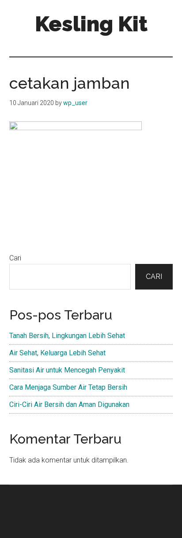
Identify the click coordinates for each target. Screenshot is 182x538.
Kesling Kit (91, 23)
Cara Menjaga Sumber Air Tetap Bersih (68, 387)
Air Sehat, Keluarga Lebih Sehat (57, 353)
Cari (15, 258)
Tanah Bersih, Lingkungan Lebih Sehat (67, 335)
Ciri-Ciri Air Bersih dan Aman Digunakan (69, 404)
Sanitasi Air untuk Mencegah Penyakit (67, 370)
